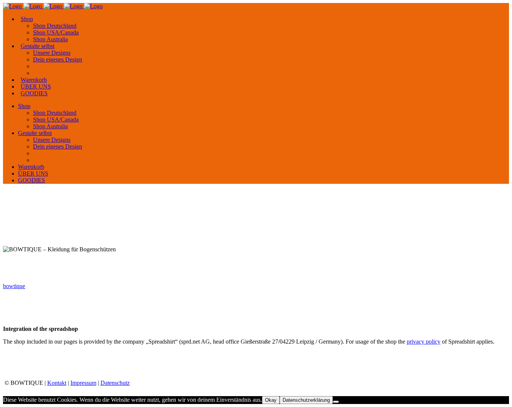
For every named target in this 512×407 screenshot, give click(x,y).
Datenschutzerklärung (306, 400)
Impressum (83, 383)
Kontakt (56, 383)
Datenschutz (115, 383)
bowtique (14, 286)
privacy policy (423, 341)
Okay (271, 400)
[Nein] (336, 402)
